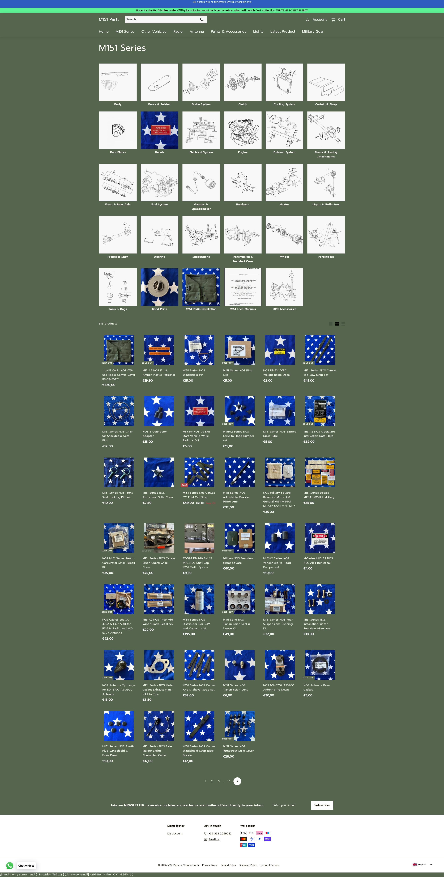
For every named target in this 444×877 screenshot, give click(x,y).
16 (228, 781)
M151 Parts (109, 19)
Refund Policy (228, 865)
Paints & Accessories (228, 31)
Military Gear (313, 31)
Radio (178, 31)
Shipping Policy (248, 865)
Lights (258, 31)
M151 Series (125, 31)
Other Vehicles (153, 31)
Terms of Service (269, 865)
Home (104, 31)
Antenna (197, 31)
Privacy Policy (209, 865)
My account (175, 834)
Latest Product (282, 31)
